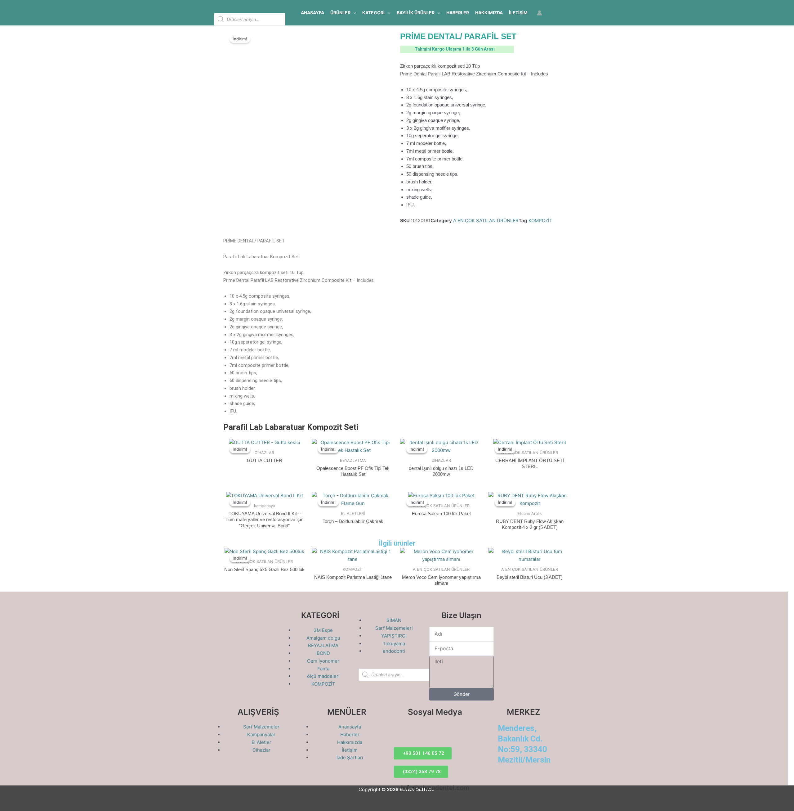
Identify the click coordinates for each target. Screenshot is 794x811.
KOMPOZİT (540, 220)
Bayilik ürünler (416, 12)
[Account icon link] (539, 13)
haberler (457, 12)
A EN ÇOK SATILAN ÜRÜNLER (486, 220)
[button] (353, 12)
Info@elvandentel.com (435, 787)
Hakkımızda (489, 12)
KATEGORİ (373, 12)
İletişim (518, 12)
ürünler (340, 12)
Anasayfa (312, 12)
